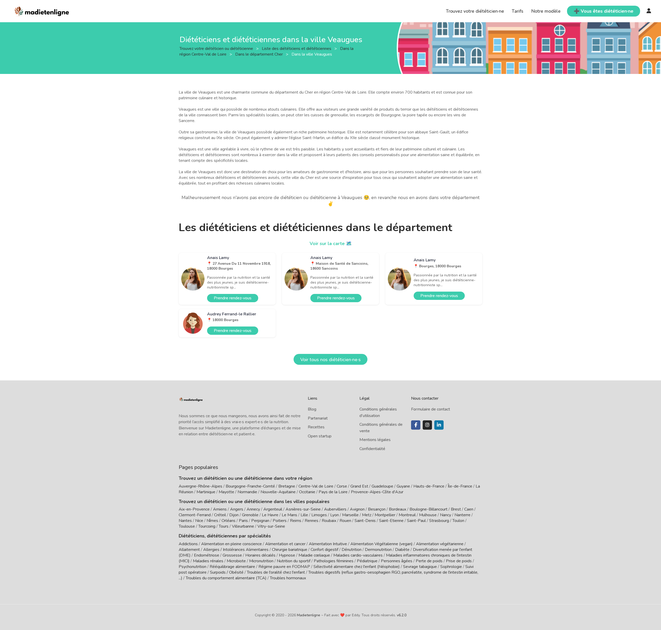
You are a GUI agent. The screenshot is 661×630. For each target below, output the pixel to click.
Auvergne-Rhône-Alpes (200, 486)
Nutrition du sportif (293, 561)
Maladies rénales (208, 561)
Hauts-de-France (428, 486)
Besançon (376, 509)
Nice (199, 520)
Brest (456, 509)
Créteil (220, 515)
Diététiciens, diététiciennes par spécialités (225, 536)
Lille (304, 515)
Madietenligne (308, 615)
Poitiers (280, 520)
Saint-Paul (416, 520)
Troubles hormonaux (288, 578)
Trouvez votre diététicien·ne (475, 11)
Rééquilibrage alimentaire (232, 567)
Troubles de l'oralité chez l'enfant (276, 572)
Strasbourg (439, 520)
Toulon (458, 520)
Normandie (247, 492)
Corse (342, 486)
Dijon (234, 515)
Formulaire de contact (430, 409)
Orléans (228, 520)
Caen (468, 509)
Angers (236, 509)
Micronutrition (261, 561)
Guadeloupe (382, 486)
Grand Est (359, 486)
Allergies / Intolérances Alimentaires (236, 549)
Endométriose (206, 555)
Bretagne (286, 486)
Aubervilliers (335, 509)
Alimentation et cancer (285, 544)
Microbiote (237, 561)
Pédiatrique (367, 561)
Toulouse (187, 526)
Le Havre (270, 515)
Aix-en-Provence (194, 509)
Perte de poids (429, 561)
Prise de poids (459, 561)
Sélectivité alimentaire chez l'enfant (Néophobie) (356, 567)
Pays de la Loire (333, 492)
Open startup (320, 436)
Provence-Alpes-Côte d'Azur (377, 492)
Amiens (220, 509)
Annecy (253, 509)
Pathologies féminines (333, 561)
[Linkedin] (439, 425)
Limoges (319, 515)
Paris (243, 520)
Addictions (188, 544)
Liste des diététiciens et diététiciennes (297, 48)
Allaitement (189, 549)
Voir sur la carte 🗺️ (331, 243)
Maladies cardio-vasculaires (358, 555)
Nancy (445, 515)
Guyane (403, 486)
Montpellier (385, 515)
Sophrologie (451, 567)
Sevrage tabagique (420, 567)
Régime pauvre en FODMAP (284, 567)
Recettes (316, 427)
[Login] (649, 11)
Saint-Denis (365, 520)
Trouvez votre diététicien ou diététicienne (216, 48)
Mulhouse (428, 515)
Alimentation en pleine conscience (231, 544)
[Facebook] (415, 425)
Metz (366, 515)
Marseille (350, 515)
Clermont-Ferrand (195, 515)
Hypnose (287, 555)
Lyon (334, 515)
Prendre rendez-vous (232, 298)
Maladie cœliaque (314, 555)
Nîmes (212, 520)
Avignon (357, 509)
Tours (224, 526)
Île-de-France (460, 486)
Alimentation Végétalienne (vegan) (381, 544)
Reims (295, 520)
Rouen (345, 520)
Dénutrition (351, 549)
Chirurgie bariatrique (289, 549)
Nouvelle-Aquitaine (278, 492)
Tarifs (517, 11)
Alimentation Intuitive (328, 544)
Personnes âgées (396, 561)
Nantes (185, 520)
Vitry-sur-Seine (271, 526)
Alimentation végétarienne (439, 544)
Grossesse (232, 555)
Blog (312, 409)
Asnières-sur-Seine (303, 509)
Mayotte (226, 492)
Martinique (205, 492)
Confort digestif (324, 549)
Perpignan (260, 520)
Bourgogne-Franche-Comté (250, 486)
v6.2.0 (401, 615)
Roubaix (329, 520)
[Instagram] (427, 425)
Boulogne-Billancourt (428, 509)
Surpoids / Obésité (226, 572)
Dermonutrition (379, 549)
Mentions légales (375, 440)
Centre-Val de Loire (315, 486)
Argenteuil (272, 509)
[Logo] (42, 10)
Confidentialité (372, 449)
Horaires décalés (260, 555)
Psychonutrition (192, 567)
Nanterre (462, 515)
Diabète (402, 549)
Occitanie (307, 492)
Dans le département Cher (259, 54)
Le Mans (289, 515)
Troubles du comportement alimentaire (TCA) (226, 578)
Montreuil (407, 515)
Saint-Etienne (391, 520)
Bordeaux (397, 509)
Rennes (311, 520)
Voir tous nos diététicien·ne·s (330, 359)
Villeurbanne (243, 526)
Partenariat (318, 418)
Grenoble (250, 515)
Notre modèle (546, 11)
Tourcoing (206, 526)
